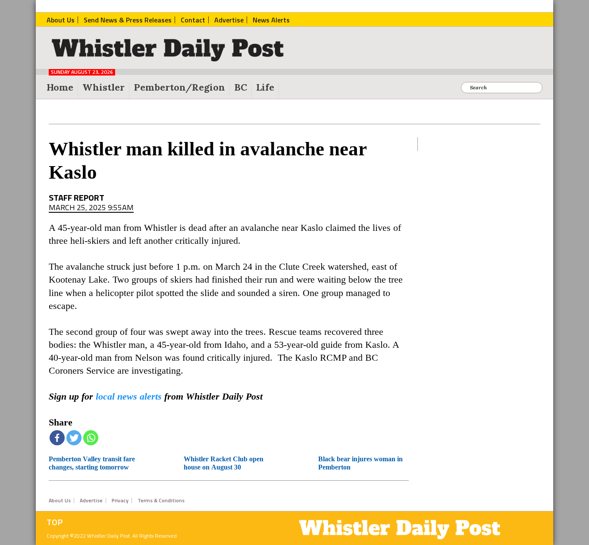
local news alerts (129, 396)
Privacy (120, 500)
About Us (60, 500)
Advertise (91, 500)
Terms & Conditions (161, 500)
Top (55, 522)
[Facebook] (57, 437)
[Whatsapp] (90, 437)
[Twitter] (73, 437)
